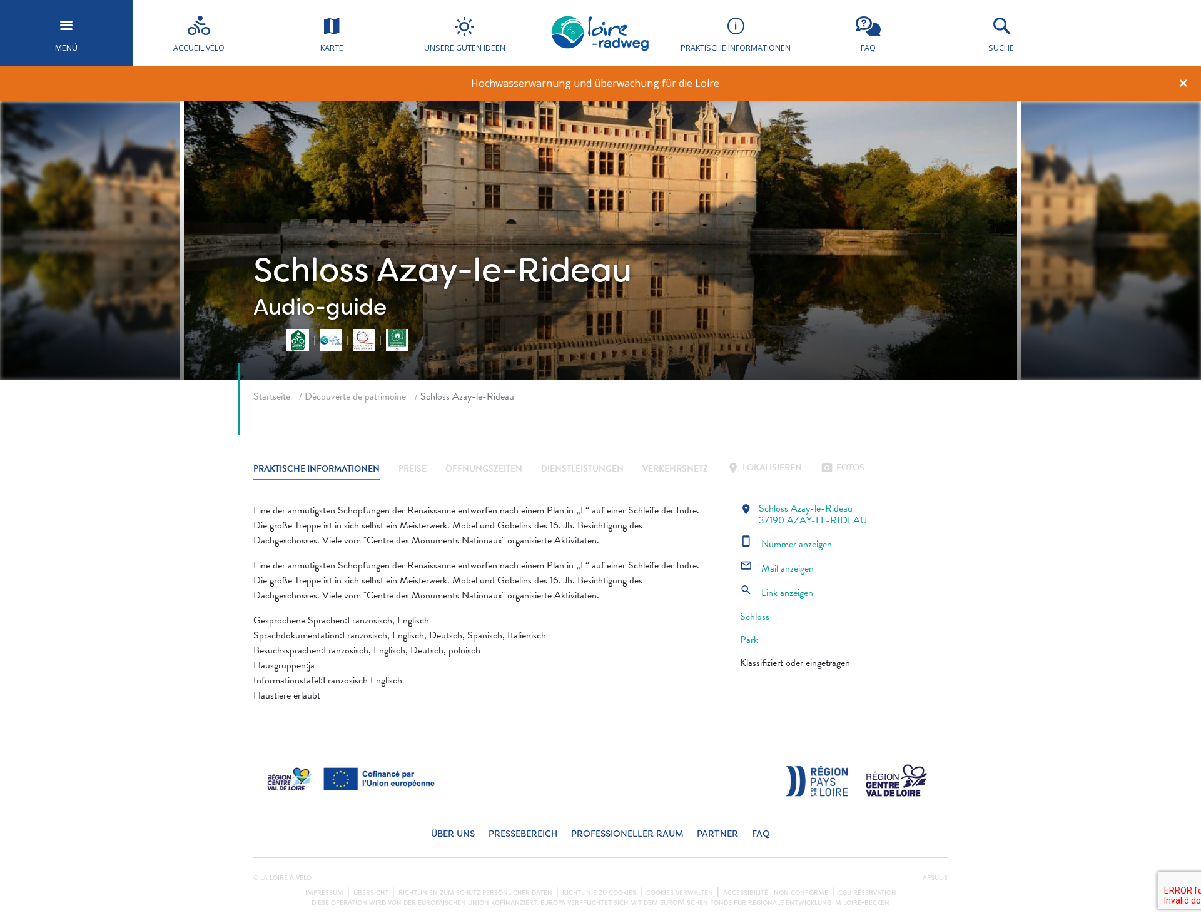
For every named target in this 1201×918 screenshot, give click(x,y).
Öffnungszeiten (483, 468)
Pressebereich (523, 834)
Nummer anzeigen (786, 544)
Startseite (271, 396)
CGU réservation (867, 893)
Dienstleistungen (582, 468)
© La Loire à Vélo (282, 878)
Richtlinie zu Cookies (599, 893)
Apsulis (935, 878)
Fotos (842, 468)
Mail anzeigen (777, 568)
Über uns (453, 834)
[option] (595, 83)
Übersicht (370, 893)
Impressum (324, 893)
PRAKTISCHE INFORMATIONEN (316, 468)
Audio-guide (320, 307)
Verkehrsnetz (675, 468)
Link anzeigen (776, 592)
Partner (717, 834)
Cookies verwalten (679, 893)
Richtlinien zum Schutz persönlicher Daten (475, 893)
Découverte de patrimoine (355, 396)
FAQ (761, 834)
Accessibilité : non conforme (775, 893)
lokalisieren (764, 468)
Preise (412, 468)
